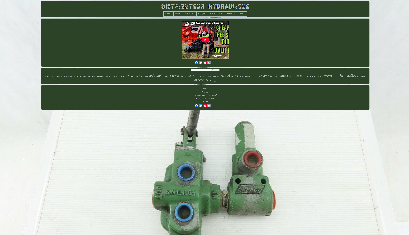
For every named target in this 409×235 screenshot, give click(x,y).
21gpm (319, 76)
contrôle (227, 75)
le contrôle (189, 76)
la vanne (311, 76)
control (328, 75)
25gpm (107, 77)
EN (203, 102)
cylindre (114, 76)
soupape (336, 77)
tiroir (215, 81)
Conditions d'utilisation (205, 98)
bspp (276, 76)
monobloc (254, 77)
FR (207, 102)
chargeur (59, 76)
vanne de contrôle (95, 76)
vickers (202, 76)
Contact (205, 92)
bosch (76, 76)
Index (205, 88)
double (301, 75)
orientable (68, 76)
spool (122, 76)
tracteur (247, 76)
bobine (174, 75)
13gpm (166, 76)
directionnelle (203, 80)
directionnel (153, 75)
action (363, 76)
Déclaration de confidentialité (205, 95)
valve (239, 75)
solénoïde (49, 76)
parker (138, 76)
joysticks (216, 76)
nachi (292, 76)
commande (266, 76)
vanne (283, 75)
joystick (209, 76)
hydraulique (349, 75)
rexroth (83, 76)
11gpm (130, 76)
